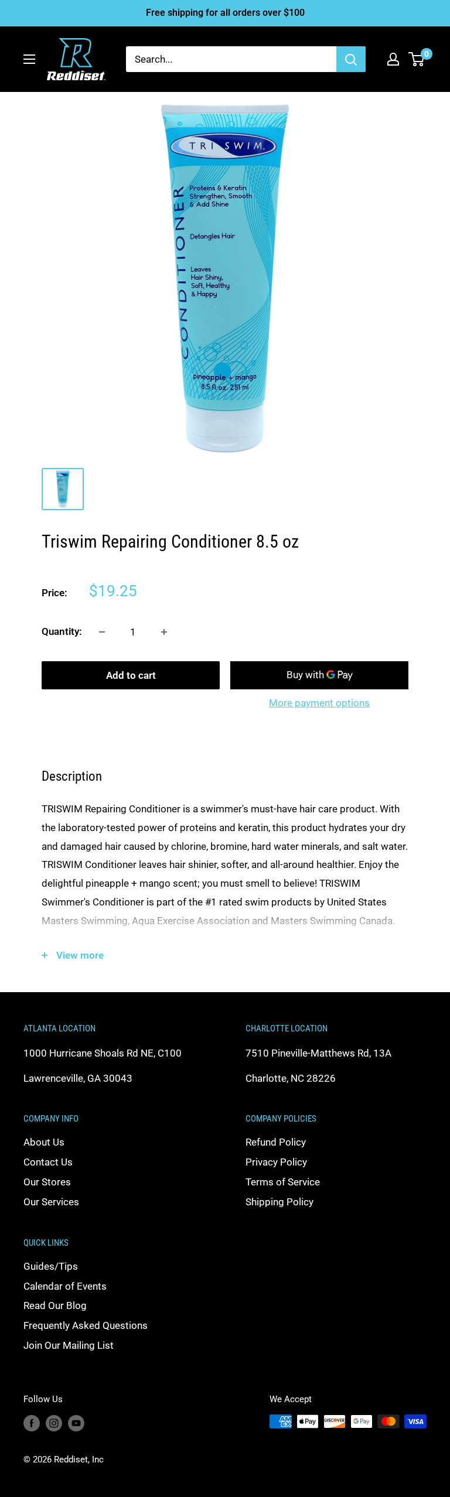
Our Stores (47, 1182)
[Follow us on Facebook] (31, 1422)
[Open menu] (29, 59)
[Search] (351, 59)
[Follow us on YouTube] (76, 1422)
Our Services (51, 1202)
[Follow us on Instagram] (54, 1422)
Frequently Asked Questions (85, 1325)
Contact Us (48, 1162)
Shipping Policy (279, 1202)
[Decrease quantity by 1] (102, 632)
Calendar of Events (65, 1286)
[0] (417, 59)
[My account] (393, 59)
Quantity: (62, 631)
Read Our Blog (55, 1305)
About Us (43, 1142)
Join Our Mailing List (68, 1345)
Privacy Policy (276, 1162)
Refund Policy (276, 1142)
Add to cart (131, 675)
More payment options (319, 703)
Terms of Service (283, 1182)
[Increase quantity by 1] (164, 632)
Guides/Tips (50, 1266)
